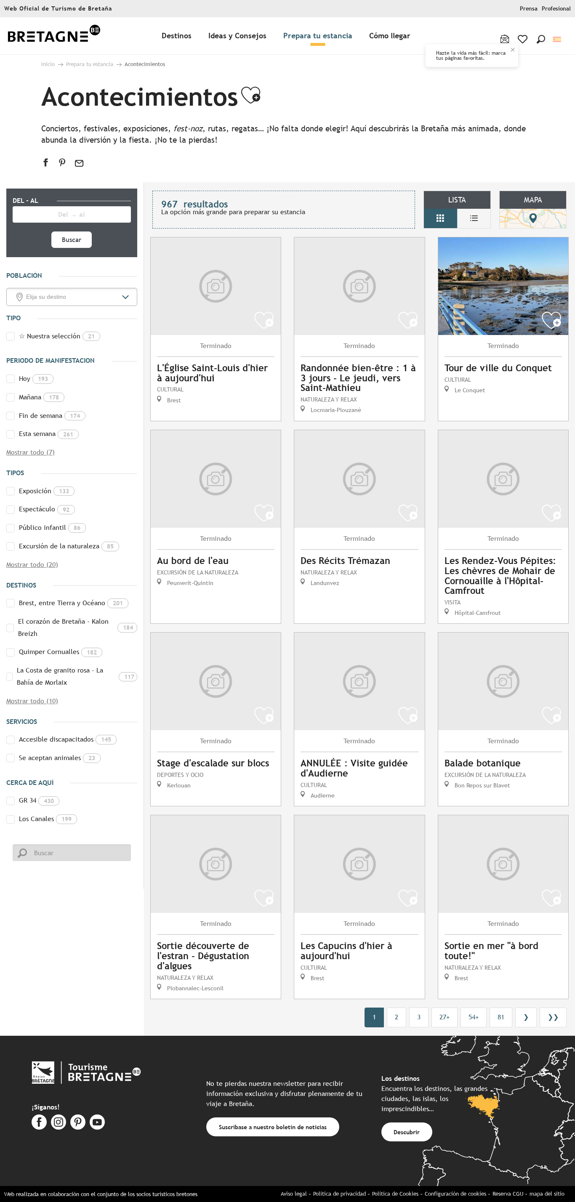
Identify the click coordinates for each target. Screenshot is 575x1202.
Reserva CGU (507, 1194)
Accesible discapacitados (65, 739)
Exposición (44, 491)
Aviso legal (294, 1194)
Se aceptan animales (57, 758)
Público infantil (49, 528)
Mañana (39, 397)
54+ (474, 1017)
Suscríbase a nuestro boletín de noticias (273, 1126)
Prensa (529, 8)
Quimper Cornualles (58, 652)
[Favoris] (523, 39)
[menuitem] (54, 36)
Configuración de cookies (455, 1194)
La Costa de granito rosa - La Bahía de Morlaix (75, 676)
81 (501, 1017)
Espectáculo (44, 509)
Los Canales (45, 819)
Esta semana (46, 434)
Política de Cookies (395, 1194)
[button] (540, 39)
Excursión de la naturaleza (66, 546)
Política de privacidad (339, 1194)
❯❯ (553, 1017)
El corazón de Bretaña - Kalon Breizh (75, 627)
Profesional (556, 8)
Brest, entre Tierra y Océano (71, 603)
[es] (557, 39)
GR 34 (36, 800)
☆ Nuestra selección (57, 336)
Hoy (33, 379)
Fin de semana (49, 416)
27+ (444, 1017)
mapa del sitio (547, 1194)
